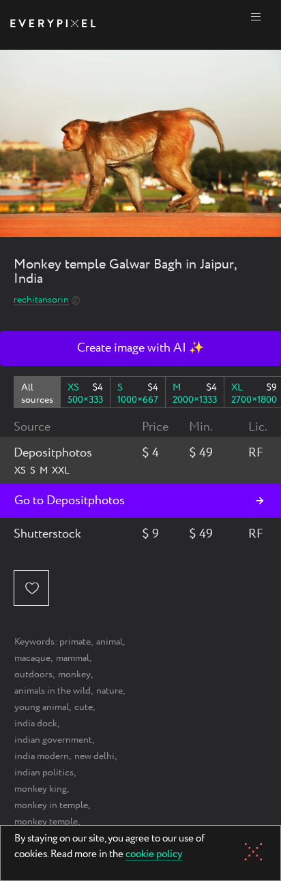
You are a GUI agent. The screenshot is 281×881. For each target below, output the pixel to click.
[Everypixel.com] (52, 25)
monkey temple (46, 822)
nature (109, 691)
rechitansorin (41, 300)
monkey (74, 674)
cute (83, 707)
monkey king (40, 789)
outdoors (33, 674)
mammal (72, 658)
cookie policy (153, 855)
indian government (53, 740)
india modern (41, 756)
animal (109, 642)
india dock (35, 723)
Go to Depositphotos (69, 501)
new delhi (94, 756)
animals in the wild (52, 691)
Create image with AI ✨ (140, 348)
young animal (41, 707)
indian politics (44, 773)
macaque (32, 658)
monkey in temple (51, 805)
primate (75, 642)
